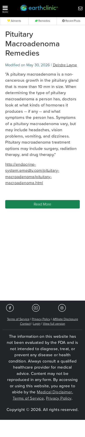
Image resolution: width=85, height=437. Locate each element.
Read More (42, 204)
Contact (25, 324)
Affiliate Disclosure (65, 319)
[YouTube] (36, 308)
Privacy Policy (41, 319)
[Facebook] (10, 308)
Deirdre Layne (65, 65)
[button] (9, 8)
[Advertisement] (42, 256)
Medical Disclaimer (54, 392)
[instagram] (62, 308)
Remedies (44, 21)
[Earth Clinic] (39, 8)
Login (37, 324)
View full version (54, 324)
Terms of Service (18, 319)
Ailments (15, 21)
